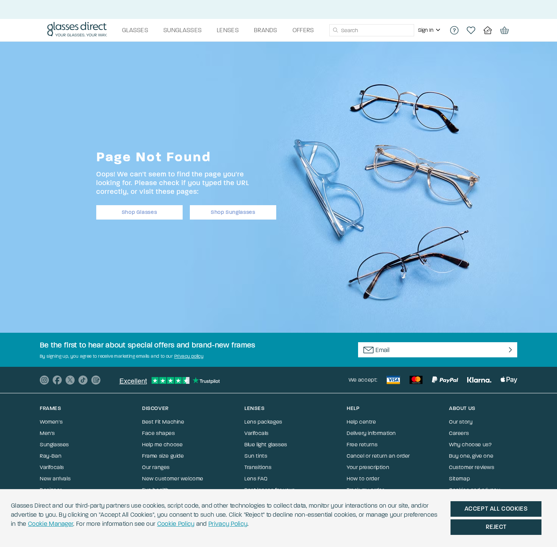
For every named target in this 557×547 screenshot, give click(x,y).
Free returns (362, 444)
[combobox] (371, 30)
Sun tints (255, 456)
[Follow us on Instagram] (44, 380)
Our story (461, 422)
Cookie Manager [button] (50, 523)
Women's (51, 422)
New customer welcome (172, 478)
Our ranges (156, 467)
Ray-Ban (50, 456)
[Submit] (335, 30)
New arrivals (55, 478)
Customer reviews (471, 467)
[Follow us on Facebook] (57, 380)
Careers (459, 433)
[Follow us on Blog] (95, 380)
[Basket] (504, 30)
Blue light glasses (265, 444)
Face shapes (158, 433)
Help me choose (162, 444)
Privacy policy (189, 356)
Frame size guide (163, 456)
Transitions (258, 467)
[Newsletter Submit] (508, 349)
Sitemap (459, 478)
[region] (430, 30)
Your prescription (368, 467)
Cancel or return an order (378, 456)
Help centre (361, 422)
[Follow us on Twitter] (70, 380)
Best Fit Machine (163, 422)
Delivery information (371, 433)
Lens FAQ (256, 478)
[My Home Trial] (487, 30)
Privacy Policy (227, 523)
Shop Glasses (139, 212)
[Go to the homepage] (77, 30)
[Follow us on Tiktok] (83, 380)
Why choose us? (470, 444)
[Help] (454, 30)
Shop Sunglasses (233, 212)
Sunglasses (54, 444)
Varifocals (52, 467)
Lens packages (263, 422)
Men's (47, 433)
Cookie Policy (176, 523)
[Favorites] (471, 30)
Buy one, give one (471, 456)
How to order (363, 478)
